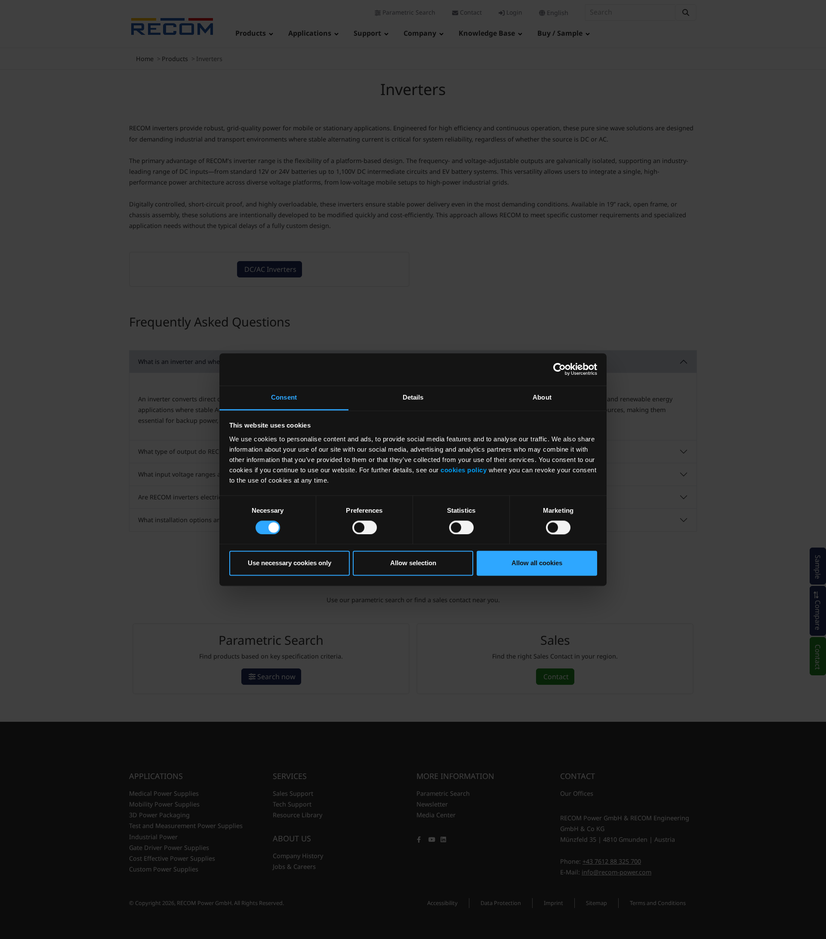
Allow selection (413, 563)
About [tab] (542, 397)
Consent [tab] (284, 397)
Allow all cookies (537, 563)
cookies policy (464, 470)
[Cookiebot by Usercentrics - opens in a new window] (559, 369)
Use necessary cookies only (289, 563)
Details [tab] (413, 397)
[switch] (364, 527)
